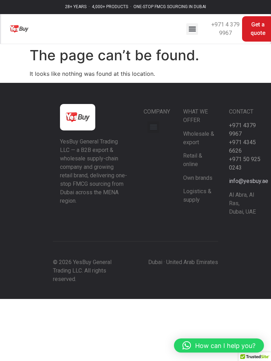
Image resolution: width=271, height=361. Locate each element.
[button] (192, 29)
